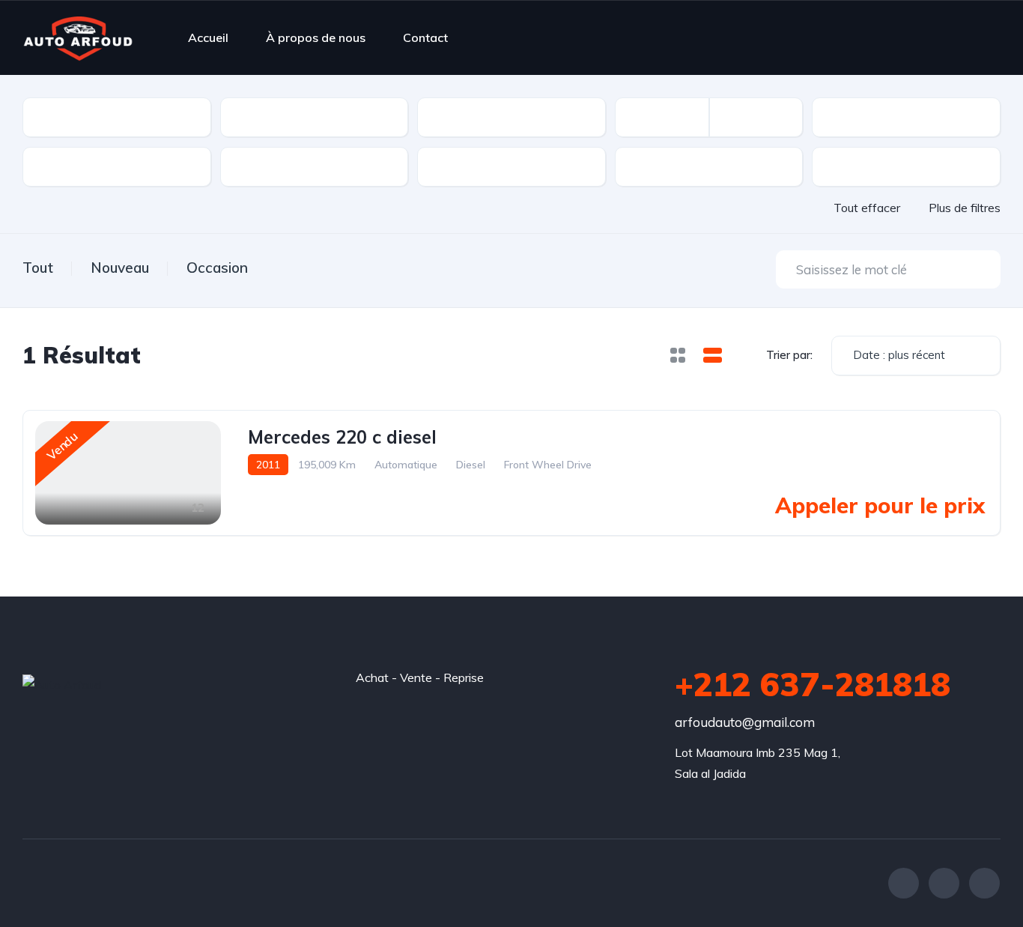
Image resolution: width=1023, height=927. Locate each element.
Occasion (217, 268)
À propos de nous (315, 37)
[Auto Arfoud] (77, 37)
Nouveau (120, 268)
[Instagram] (984, 883)
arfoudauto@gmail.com (745, 722)
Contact (425, 37)
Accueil (208, 37)
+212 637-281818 (812, 684)
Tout (37, 268)
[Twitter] (944, 883)
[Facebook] (903, 883)
